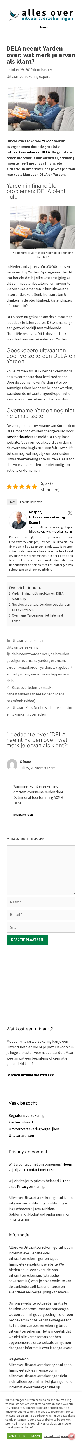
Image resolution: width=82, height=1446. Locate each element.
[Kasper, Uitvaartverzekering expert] (18, 527)
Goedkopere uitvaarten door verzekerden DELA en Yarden (41, 607)
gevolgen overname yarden (28, 660)
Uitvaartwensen (21, 1135)
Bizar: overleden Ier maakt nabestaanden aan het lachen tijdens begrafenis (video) (35, 694)
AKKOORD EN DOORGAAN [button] (24, 1436)
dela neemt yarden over (30, 654)
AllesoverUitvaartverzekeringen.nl (52, 531)
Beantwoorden (23, 814)
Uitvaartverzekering (22, 647)
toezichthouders (20, 436)
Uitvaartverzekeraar (27, 640)
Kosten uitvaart (21, 1122)
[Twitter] (70, 512)
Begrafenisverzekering (26, 1115)
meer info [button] (67, 1436)
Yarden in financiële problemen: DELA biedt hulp (37, 596)
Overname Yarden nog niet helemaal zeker (37, 618)
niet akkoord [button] (52, 1436)
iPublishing (36, 1203)
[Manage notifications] (71, 1436)
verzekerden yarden (35, 667)
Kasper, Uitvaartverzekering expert (47, 517)
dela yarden (60, 654)
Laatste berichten (31, 502)
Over (12, 502)
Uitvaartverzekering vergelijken (34, 1129)
